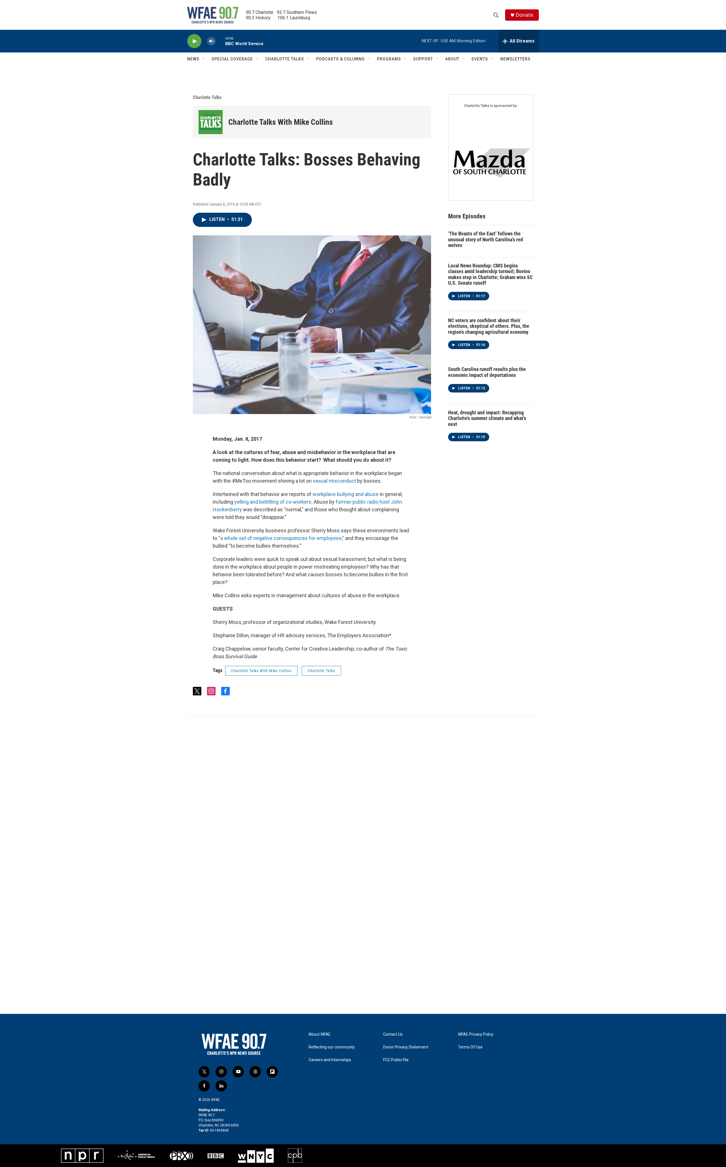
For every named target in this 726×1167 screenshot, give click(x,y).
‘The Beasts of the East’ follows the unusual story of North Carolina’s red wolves (485, 239)
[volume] (211, 41)
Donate (524, 15)
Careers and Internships (330, 1060)
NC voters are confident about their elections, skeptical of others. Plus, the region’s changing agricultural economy (488, 326)
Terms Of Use (470, 1047)
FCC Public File (396, 1060)
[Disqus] (363, 792)
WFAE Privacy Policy (475, 1034)
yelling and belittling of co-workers (272, 502)
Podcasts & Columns (340, 59)
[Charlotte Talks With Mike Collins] (211, 122)
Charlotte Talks (207, 97)
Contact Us (393, 1034)
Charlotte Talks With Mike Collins (280, 122)
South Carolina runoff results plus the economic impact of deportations (487, 372)
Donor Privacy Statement (405, 1047)
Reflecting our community (332, 1047)
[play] (194, 41)
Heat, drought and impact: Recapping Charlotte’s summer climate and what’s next (487, 418)
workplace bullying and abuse (346, 494)
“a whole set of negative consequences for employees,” (281, 538)
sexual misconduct (334, 481)
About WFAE (320, 1034)
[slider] (220, 41)
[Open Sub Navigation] (203, 59)
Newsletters (515, 59)
